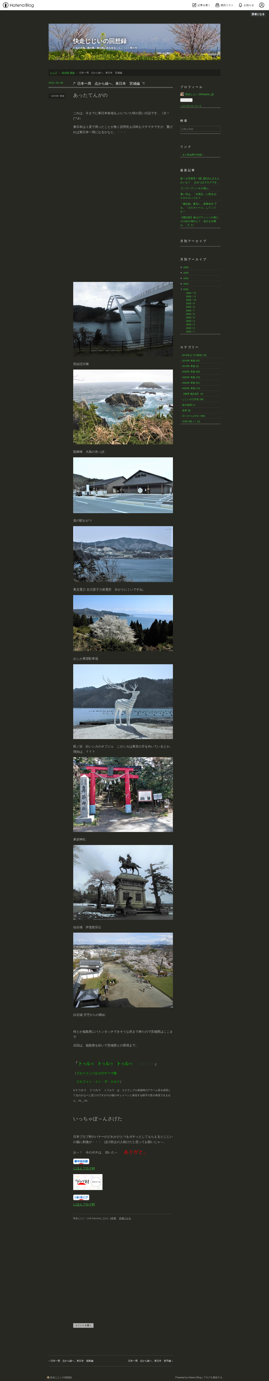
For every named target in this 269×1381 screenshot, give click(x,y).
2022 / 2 (190, 328)
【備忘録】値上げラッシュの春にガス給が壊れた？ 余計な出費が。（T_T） (199, 221)
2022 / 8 (190, 306)
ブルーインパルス (88, 1073)
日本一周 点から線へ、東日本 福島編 (70, 1360)
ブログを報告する (212, 1377)
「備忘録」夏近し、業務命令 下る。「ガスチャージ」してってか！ (198, 207)
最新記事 (187, 170)
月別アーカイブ (193, 241)
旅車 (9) (186, 410)
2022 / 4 (190, 321)
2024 (185, 278)
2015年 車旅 (57, 96)
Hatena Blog (194, 1377)
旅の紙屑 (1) (188, 404)
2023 (185, 283)
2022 (185, 289)
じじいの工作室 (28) (193, 399)
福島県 (87, 1031)
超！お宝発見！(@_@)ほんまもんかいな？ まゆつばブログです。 (199, 180)
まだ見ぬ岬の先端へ (193, 154)
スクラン (127, 1090)
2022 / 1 (190, 331)
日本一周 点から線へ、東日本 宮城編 (108, 83)
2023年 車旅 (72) (191, 377)
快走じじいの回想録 (100, 40)
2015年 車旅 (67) (191, 360)
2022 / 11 (191, 296)
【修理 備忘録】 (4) (192, 393)
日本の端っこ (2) (191, 421)
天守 (86, 1014)
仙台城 (78, 927)
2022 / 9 (190, 303)
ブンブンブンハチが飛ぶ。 (195, 188)
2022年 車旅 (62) (191, 371)
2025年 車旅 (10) (191, 388)
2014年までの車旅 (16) (194, 355)
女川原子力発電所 (99, 589)
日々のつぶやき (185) (193, 415)
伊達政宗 (92, 927)
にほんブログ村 (84, 1168)
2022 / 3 (190, 324)
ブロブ (84, 1136)
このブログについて (191, 106)
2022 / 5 (190, 317)
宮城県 (155, 1031)
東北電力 (79, 589)
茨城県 (112, 1045)
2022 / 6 (190, 314)
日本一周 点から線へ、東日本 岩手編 (150, 1360)
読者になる (258, 14)
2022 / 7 (190, 310)
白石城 (78, 1014)
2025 (185, 272)
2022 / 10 (191, 299)
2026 (185, 267)
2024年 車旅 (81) (191, 382)
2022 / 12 (191, 293)
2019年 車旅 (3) (190, 366)
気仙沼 (78, 363)
